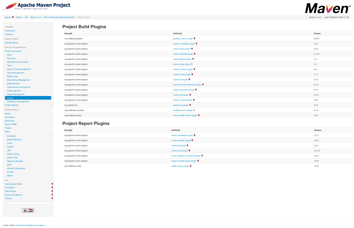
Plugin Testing (13, 153)
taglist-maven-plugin (180, 165)
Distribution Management (18, 101)
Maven (19, 17)
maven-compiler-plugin (183, 53)
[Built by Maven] (28, 210)
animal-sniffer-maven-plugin (185, 115)
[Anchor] (108, 26)
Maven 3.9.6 (35, 17)
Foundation (10, 187)
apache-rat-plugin (181, 105)
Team (9, 65)
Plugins (8, 127)
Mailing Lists (12, 76)
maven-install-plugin (182, 74)
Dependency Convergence (18, 87)
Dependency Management (18, 79)
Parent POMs (11, 124)
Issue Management (15, 72)
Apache (8, 17)
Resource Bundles (15, 161)
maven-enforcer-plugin (183, 69)
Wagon (10, 175)
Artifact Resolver (14, 139)
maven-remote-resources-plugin (187, 84)
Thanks (8, 198)
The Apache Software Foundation (30, 225)
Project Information (13, 51)
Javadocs (9, 34)
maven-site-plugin (181, 94)
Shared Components (16, 168)
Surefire (10, 171)
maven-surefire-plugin (182, 100)
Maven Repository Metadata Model (59, 17)
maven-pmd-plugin (179, 150)
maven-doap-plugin (181, 64)
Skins (7, 131)
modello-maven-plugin (183, 110)
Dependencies (13, 83)
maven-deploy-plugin (182, 59)
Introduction (10, 30)
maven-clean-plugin (181, 48)
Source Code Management (19, 69)
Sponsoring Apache (13, 194)
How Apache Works (13, 183)
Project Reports (12, 105)
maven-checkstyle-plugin (184, 43)
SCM (9, 164)
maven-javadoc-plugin (181, 140)
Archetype (11, 135)
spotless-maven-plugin (183, 38)
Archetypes (10, 117)
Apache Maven (11, 42)
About (9, 54)
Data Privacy (10, 191)
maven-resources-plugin (183, 89)
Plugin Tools (12, 157)
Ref (26, 17)
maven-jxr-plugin (178, 145)
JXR (9, 150)
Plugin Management (16, 94)
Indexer (10, 146)
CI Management (14, 90)
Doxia (9, 143)
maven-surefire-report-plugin (183, 160)
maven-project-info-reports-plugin (186, 155)
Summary (11, 58)
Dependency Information (18, 61)
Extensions (10, 120)
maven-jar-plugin (180, 79)
